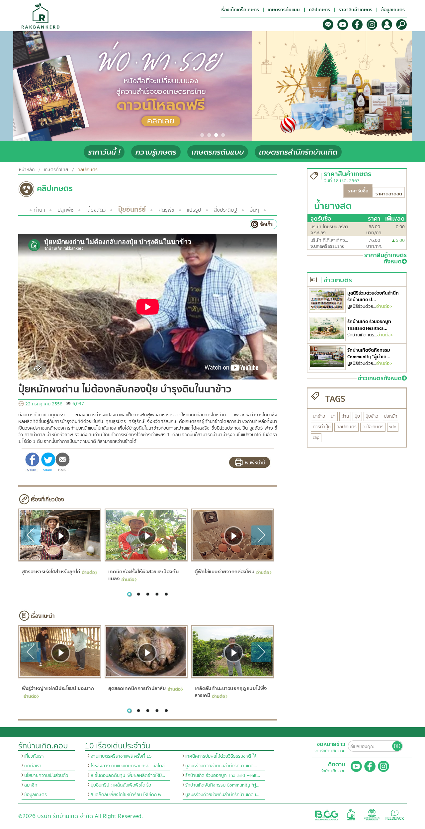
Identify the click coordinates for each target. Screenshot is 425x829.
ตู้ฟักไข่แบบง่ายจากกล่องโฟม (224, 572)
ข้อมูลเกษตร (35, 794)
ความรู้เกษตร (155, 152)
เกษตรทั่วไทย (56, 169)
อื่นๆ (254, 210)
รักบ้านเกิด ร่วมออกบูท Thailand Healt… (222, 775)
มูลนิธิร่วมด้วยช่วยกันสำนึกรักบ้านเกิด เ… (222, 794)
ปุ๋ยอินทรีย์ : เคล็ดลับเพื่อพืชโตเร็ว (121, 785)
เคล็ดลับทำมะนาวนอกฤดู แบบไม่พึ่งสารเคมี (231, 691)
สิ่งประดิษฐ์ (225, 210)
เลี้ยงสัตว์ (96, 210)
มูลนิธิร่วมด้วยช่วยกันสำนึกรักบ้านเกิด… (221, 766)
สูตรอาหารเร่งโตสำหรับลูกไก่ (51, 572)
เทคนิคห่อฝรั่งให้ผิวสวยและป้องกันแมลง (143, 575)
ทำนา (39, 210)
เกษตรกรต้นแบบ (218, 152)
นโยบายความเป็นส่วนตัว (46, 775)
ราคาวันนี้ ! (104, 152)
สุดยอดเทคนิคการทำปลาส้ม (137, 688)
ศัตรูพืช (166, 210)
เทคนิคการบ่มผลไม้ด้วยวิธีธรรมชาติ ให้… (222, 756)
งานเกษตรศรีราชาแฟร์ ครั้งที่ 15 (121, 756)
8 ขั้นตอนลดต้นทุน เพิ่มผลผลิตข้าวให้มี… (128, 775)
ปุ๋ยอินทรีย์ (132, 209)
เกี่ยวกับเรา (34, 756)
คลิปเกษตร (87, 169)
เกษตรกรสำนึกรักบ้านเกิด (298, 152)
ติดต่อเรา (33, 766)
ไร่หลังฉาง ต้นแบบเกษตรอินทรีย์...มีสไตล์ (128, 766)
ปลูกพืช (65, 210)
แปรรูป (194, 210)
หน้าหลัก (27, 169)
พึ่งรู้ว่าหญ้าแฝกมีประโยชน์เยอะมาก (58, 688)
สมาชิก (30, 785)
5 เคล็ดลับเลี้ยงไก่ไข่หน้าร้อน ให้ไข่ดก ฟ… (128, 794)
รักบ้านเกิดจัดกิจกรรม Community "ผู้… (222, 785)
